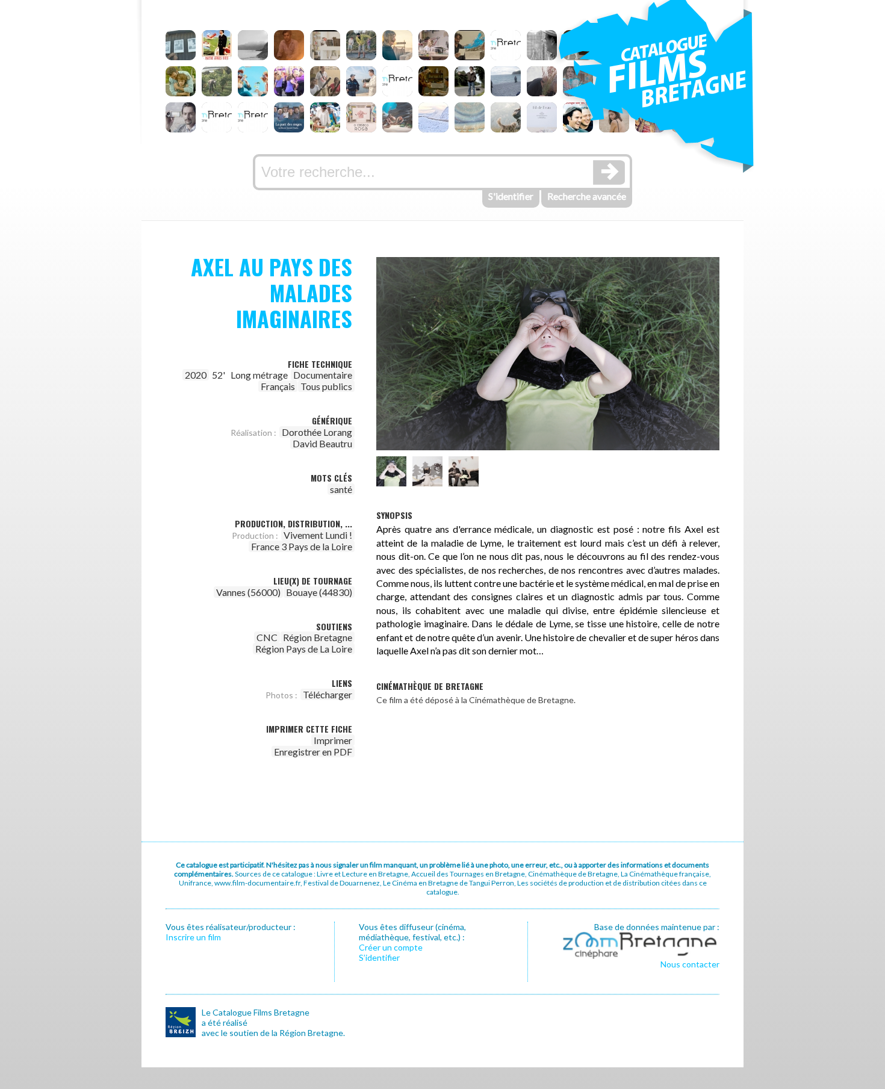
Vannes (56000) (248, 592)
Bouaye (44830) (319, 592)
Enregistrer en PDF (313, 751)
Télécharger (327, 694)
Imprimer (333, 740)
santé (341, 489)
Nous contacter (689, 964)
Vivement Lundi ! (318, 535)
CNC (267, 637)
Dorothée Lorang (317, 432)
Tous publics (326, 386)
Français (278, 386)
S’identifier (379, 957)
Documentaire (322, 374)
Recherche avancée (586, 196)
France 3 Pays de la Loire (301, 546)
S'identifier (510, 196)
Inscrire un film (193, 937)
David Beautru (322, 443)
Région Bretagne (317, 637)
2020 (195, 374)
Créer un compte (391, 947)
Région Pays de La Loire (303, 648)
